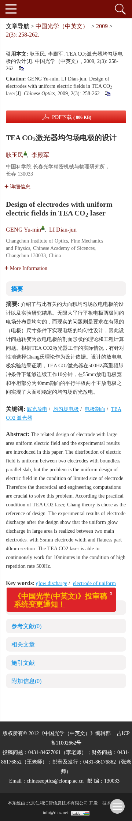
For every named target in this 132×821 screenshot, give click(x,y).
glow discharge (51, 583)
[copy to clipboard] (107, 93)
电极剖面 (95, 409)
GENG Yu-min (23, 229)
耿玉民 (14, 155)
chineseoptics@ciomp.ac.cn (55, 781)
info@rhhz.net (55, 812)
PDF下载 (71, 117)
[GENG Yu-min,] (43, 227)
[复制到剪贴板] (21, 68)
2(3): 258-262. (22, 34)
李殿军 (40, 155)
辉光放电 (37, 409)
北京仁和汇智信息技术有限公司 (57, 803)
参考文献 (26, 626)
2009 (102, 26)
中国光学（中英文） (62, 26)
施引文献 (23, 663)
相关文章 (23, 644)
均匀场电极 (66, 409)
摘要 (17, 289)
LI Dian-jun (63, 229)
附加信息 (26, 681)
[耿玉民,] (25, 153)
